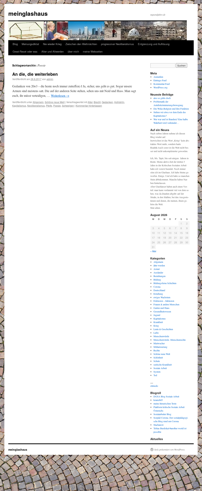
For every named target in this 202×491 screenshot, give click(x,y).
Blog (15, 44)
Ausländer (158, 272)
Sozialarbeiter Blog (162, 414)
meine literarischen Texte (164, 403)
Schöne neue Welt (55, 102)
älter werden (159, 265)
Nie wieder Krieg (52, 44)
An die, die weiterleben (35, 74)
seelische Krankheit (162, 364)
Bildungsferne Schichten (164, 283)
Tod (155, 375)
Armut (156, 268)
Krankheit (158, 322)
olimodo (154, 385)
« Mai (153, 251)
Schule (156, 361)
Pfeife (49, 105)
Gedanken (107, 102)
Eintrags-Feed (159, 80)
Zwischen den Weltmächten (81, 44)
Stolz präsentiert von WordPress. (169, 449)
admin (50, 79)
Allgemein (38, 102)
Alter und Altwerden (52, 51)
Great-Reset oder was (25, 51)
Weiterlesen (60, 95)
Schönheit (158, 357)
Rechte (156, 350)
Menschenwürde (161, 336)
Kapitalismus (19, 105)
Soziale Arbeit (160, 368)
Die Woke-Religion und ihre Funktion (171, 108)
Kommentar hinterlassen (89, 105)
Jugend (156, 315)
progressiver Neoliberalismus (117, 44)
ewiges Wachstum (161, 297)
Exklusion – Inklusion (163, 300)
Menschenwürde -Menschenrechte (169, 339)
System (156, 371)
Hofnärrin (119, 102)
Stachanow (158, 424)
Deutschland (159, 290)
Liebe (156, 332)
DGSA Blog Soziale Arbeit (166, 396)
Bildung (157, 279)
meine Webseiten (93, 51)
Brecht (97, 102)
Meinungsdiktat (30, 44)
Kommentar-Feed (161, 83)
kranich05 (158, 399)
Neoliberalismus (36, 105)
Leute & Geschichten (163, 329)
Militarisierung (160, 346)
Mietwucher (159, 343)
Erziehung (158, 293)
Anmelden (158, 76)
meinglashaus (28, 13)
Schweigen (68, 105)
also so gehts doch (162, 98)
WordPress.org (160, 87)
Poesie (57, 105)
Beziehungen (159, 276)
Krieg (156, 325)
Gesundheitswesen (162, 311)
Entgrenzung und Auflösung (153, 44)
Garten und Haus (161, 307)
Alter (90, 102)
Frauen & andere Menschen (166, 304)
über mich (73, 51)
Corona (156, 286)
